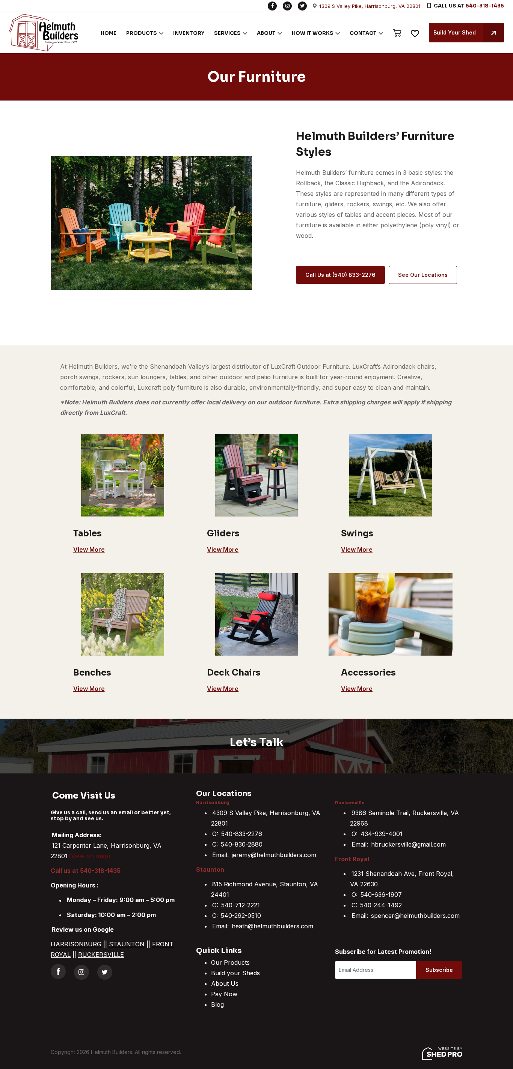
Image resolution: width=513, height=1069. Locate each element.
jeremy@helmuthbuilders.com (274, 855)
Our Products (230, 962)
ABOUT (266, 33)
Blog (217, 1004)
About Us (224, 983)
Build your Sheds (235, 973)
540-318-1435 (485, 6)
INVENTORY (188, 33)
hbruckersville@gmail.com (408, 844)
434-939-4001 (382, 834)
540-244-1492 (381, 905)
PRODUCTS (141, 33)
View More (89, 549)
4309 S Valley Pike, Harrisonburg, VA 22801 (369, 6)
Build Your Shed (454, 32)
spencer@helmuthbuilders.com (415, 915)
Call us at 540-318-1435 (86, 870)
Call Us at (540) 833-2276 (340, 275)
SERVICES (227, 33)
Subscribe (439, 970)
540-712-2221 (240, 905)
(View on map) (89, 856)
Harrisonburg (212, 802)
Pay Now (224, 994)
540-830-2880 (242, 844)
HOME (108, 33)
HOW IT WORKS (312, 33)
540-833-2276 (241, 834)
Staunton (210, 869)
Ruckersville (350, 802)
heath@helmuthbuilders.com (272, 926)
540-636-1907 (381, 894)
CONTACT (363, 33)
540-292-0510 (241, 915)
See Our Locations (423, 275)
